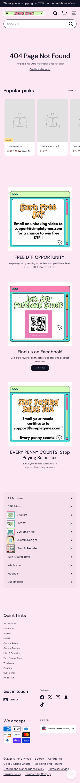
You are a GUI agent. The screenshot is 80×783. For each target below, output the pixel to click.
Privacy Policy (12, 774)
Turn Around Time (12, 658)
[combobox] (40, 23)
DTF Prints (8, 629)
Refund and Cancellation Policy (23, 769)
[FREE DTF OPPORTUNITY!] (40, 219)
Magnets (8, 668)
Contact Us (55, 758)
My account (9, 678)
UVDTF (7, 638)
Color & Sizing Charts (17, 763)
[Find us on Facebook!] (40, 314)
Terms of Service (58, 769)
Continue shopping (40, 69)
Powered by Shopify (38, 774)
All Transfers (9, 624)
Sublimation (9, 673)
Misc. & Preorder (11, 653)
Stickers (7, 633)
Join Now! (40, 368)
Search (39, 758)
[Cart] (64, 13)
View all (72, 91)
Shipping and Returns (49, 763)
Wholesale (9, 663)
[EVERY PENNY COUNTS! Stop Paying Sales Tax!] (40, 414)
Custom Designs (12, 648)
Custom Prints (10, 643)
